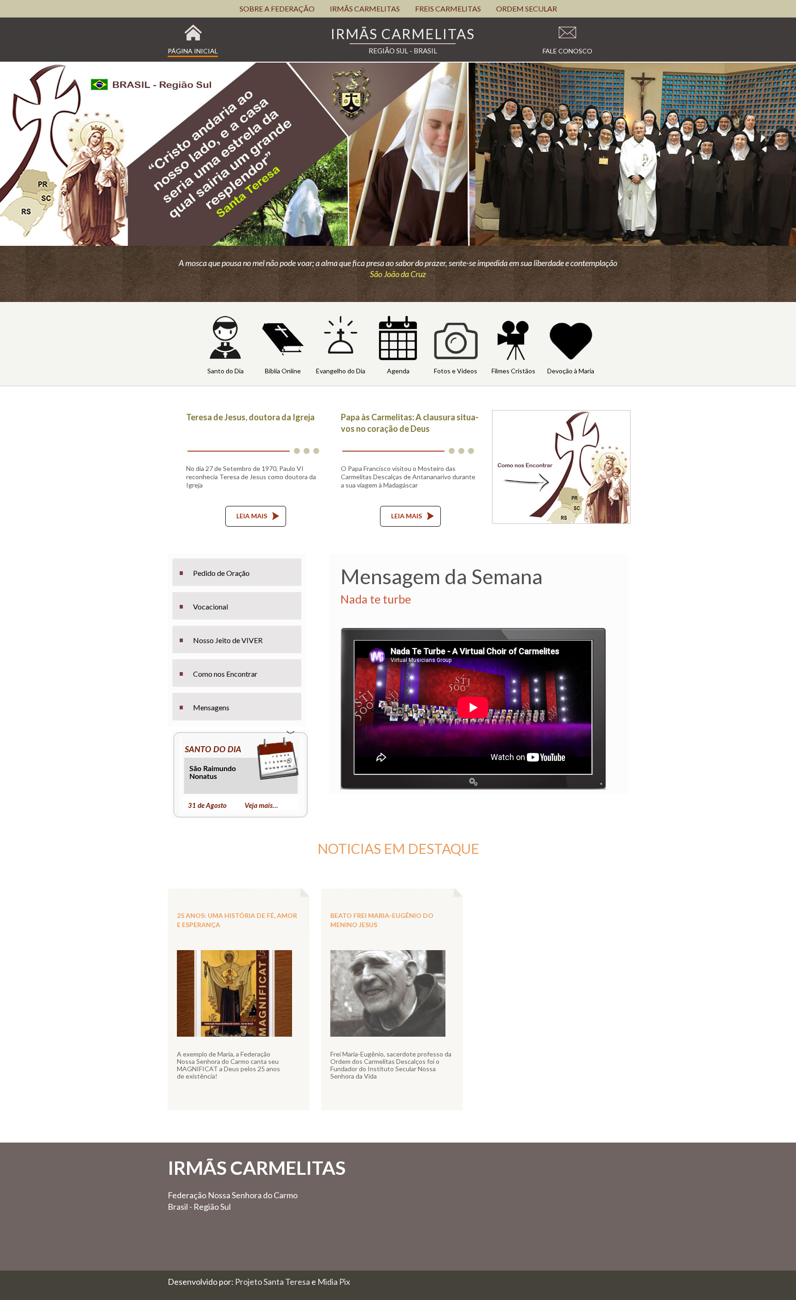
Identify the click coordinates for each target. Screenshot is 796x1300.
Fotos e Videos (455, 371)
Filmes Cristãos (513, 371)
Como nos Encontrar (225, 673)
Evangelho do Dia (340, 371)
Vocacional (210, 606)
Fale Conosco (567, 51)
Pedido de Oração (221, 573)
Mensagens (211, 707)
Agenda (398, 371)
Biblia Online (283, 371)
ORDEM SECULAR (526, 8)
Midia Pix (333, 1282)
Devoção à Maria (570, 371)
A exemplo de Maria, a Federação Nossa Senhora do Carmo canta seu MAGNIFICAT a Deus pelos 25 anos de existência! (228, 1065)
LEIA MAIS (251, 516)
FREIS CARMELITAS (448, 8)
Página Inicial (193, 51)
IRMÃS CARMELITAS (365, 8)
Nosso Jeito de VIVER (228, 640)
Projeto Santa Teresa (273, 1282)
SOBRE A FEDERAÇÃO (277, 8)
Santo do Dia (225, 371)
